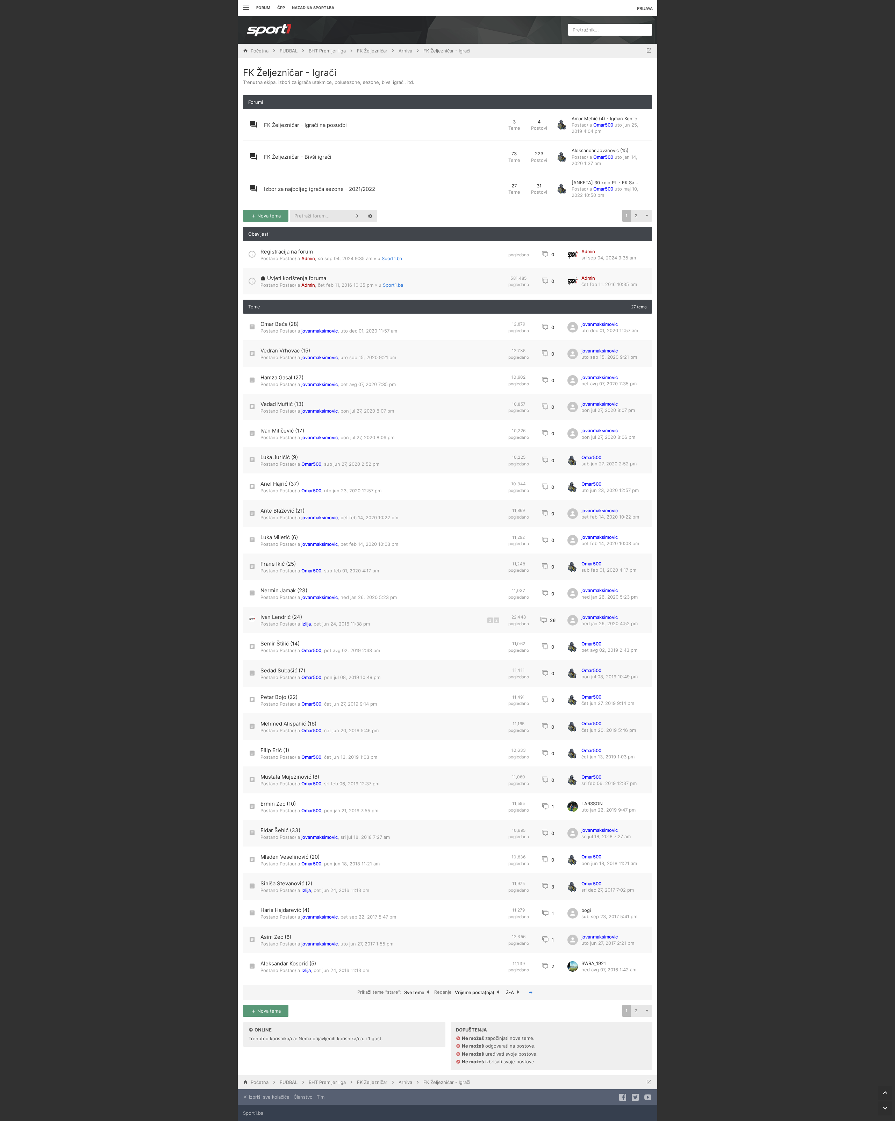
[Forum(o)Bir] (649, 51)
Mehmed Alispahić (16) (288, 723)
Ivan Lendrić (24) (281, 617)
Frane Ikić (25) (278, 563)
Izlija (306, 624)
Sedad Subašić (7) (282, 670)
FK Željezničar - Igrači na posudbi (305, 125)
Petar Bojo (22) (279, 697)
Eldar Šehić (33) (280, 830)
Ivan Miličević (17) (282, 430)
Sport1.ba (392, 258)
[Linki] (245, 8)
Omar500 (603, 125)
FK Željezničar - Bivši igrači (297, 156)
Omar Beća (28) (279, 324)
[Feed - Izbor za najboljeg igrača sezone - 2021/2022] (497, 189)
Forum (263, 7)
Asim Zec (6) (275, 937)
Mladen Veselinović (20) (290, 857)
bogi (586, 910)
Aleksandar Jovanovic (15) (600, 150)
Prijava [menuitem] (645, 8)
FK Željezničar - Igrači (289, 72)
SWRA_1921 (593, 963)
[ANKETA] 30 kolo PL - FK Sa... (605, 182)
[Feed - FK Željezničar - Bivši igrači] (497, 157)
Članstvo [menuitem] (303, 1097)
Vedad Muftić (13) (281, 404)
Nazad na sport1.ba (313, 7)
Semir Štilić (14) (280, 643)
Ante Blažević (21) (282, 510)
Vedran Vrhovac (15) (285, 350)
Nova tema (268, 216)
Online (263, 1030)
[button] (647, 216)
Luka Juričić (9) (279, 457)
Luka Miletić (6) (279, 537)
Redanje (464, 992)
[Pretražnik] (357, 216)
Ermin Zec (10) (278, 803)
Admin (308, 258)
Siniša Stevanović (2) (286, 883)
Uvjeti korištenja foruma (296, 278)
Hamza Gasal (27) (281, 377)
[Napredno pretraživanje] (370, 216)
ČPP (281, 7)
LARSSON (592, 803)
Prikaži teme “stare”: (390, 992)
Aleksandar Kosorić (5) (288, 963)
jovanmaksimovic (319, 331)
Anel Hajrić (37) (279, 483)
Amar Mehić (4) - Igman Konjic (604, 118)
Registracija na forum (286, 251)
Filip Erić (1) (274, 750)
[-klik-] (531, 992)
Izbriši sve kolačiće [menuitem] (268, 1097)
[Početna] (269, 29)
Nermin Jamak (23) (283, 590)
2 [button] (636, 215)
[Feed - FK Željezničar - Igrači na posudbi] (497, 125)
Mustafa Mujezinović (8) (289, 776)
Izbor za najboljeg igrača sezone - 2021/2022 (319, 189)
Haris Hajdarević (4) (284, 910)
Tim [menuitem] (320, 1097)
